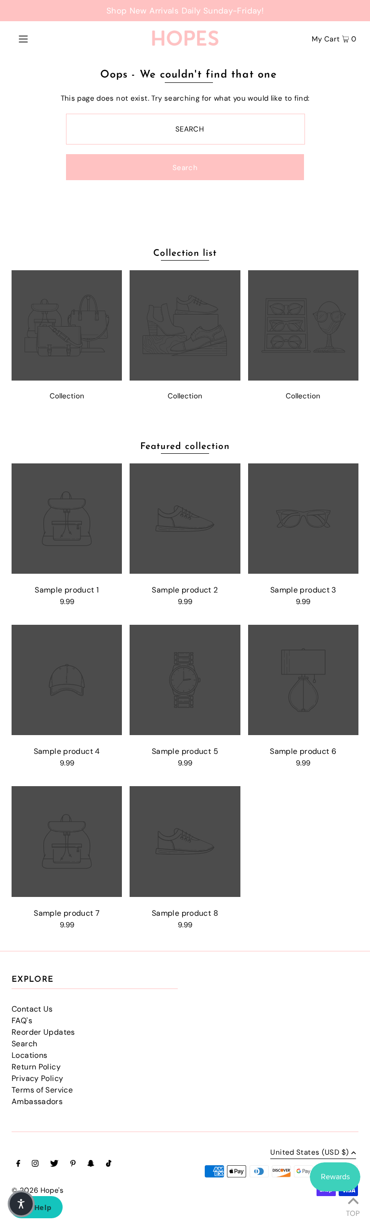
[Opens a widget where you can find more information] (36, 1208)
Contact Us (32, 1009)
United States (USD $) (309, 1153)
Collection (67, 396)
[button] (21, 1203)
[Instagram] (35, 1164)
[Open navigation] (41, 38)
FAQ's (22, 1020)
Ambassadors (37, 1101)
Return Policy (36, 1067)
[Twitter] (54, 1164)
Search (24, 1044)
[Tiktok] (108, 1164)
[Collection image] (67, 378)
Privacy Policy (37, 1078)
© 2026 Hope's (38, 1190)
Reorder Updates (43, 1032)
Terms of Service (42, 1090)
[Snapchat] (90, 1164)
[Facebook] (18, 1164)
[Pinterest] (73, 1164)
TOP (353, 1212)
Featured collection (184, 446)
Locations (29, 1055)
